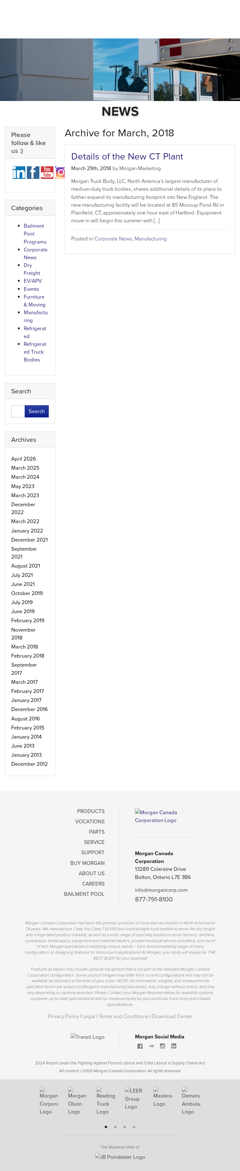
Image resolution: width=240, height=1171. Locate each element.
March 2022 (25, 521)
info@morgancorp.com (161, 890)
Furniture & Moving (35, 301)
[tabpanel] (49, 1104)
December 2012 (29, 764)
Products (91, 811)
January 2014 (26, 737)
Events (31, 289)
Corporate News (113, 239)
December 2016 (29, 709)
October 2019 (27, 593)
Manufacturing (151, 239)
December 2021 (29, 540)
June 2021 (23, 584)
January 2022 (27, 531)
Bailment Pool (84, 894)
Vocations (90, 821)
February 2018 (27, 656)
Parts (97, 832)
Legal (89, 1016)
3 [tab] (125, 1127)
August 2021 (25, 566)
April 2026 (23, 459)
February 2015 (27, 728)
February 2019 (27, 620)
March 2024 (25, 477)
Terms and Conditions (124, 1016)
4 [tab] (134, 1127)
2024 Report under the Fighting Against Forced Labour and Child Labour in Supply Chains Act (120, 1063)
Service (94, 842)
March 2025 (25, 468)
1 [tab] (106, 1127)
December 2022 (23, 508)
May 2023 (22, 486)
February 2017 (27, 691)
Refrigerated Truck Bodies (35, 352)
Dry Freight (32, 269)
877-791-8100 (154, 899)
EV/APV (33, 281)
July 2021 (22, 575)
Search (37, 411)
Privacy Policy (64, 1016)
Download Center (172, 1016)
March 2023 (25, 495)
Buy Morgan (87, 863)
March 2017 (24, 682)
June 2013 (22, 746)
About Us (92, 873)
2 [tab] (115, 1127)
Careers (93, 884)
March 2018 (24, 647)
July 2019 (22, 602)
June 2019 (23, 611)
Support (93, 852)
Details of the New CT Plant (127, 156)
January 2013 (26, 755)
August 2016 (25, 719)
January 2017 (26, 700)
